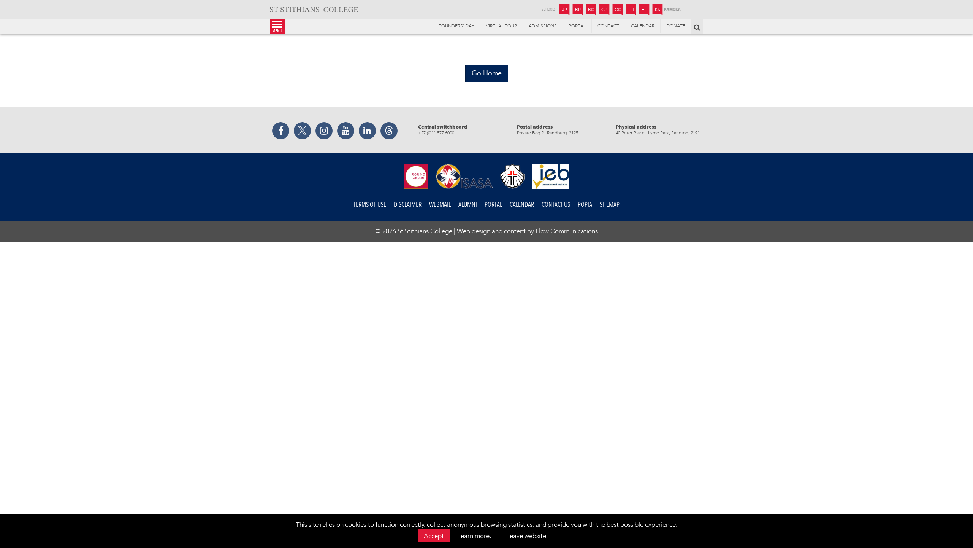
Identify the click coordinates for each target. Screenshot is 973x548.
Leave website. (527, 536)
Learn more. (474, 536)
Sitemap (610, 205)
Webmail (440, 205)
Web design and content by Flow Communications (527, 231)
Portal (493, 205)
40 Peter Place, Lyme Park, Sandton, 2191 (658, 132)
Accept (434, 536)
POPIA (585, 205)
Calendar (522, 205)
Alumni (467, 205)
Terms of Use (369, 205)
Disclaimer (408, 205)
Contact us (556, 205)
